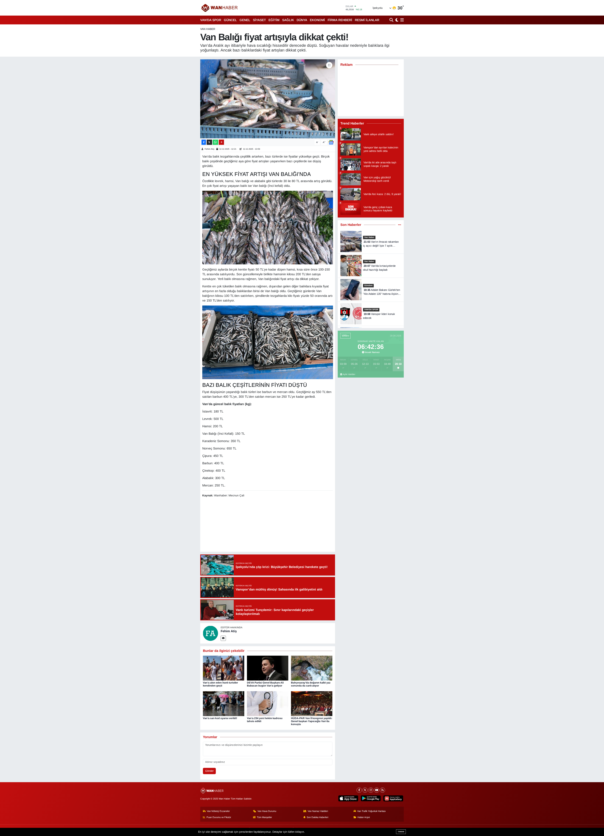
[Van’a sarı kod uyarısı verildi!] (223, 703)
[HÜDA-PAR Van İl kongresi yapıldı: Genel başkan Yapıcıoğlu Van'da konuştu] (311, 703)
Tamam (401, 832)
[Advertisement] (267, 525)
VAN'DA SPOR (210, 20)
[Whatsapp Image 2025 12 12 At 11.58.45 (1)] (267, 227)
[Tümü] (399, 224)
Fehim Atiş (209, 149)
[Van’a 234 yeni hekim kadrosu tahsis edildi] (267, 703)
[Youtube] (376, 790)
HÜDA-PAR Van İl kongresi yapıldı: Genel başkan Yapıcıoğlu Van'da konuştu (311, 721)
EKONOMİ (317, 20)
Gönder (209, 770)
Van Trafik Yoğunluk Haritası (371, 811)
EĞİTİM (274, 20)
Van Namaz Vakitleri (318, 811)
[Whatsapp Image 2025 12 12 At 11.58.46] (267, 342)
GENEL (245, 20)
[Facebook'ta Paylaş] (203, 142)
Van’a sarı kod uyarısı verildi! (220, 718)
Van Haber (207, 29)
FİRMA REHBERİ (340, 20)
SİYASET (259, 20)
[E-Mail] (223, 638)
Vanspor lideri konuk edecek (379, 316)
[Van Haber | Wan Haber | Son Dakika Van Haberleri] (219, 8)
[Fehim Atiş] (210, 633)
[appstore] (348, 798)
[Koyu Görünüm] (396, 20)
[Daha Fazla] (221, 142)
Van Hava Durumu (266, 811)
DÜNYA (302, 20)
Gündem (368, 285)
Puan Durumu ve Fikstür (219, 817)
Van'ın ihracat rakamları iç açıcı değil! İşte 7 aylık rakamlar (381, 244)
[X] (365, 790)
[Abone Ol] (331, 142)
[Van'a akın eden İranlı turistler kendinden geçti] (223, 667)
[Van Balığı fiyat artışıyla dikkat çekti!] (267, 98)
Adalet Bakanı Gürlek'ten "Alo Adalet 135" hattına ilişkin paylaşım (381, 292)
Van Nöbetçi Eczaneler (218, 811)
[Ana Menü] (401, 20)
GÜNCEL (230, 20)
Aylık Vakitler (349, 374)
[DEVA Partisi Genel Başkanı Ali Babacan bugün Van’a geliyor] (267, 667)
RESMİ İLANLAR (367, 20)
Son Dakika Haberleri (317, 817)
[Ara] (391, 20)
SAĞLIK (288, 20)
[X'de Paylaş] (209, 142)
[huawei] (393, 798)
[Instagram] (370, 790)
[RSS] (382, 790)
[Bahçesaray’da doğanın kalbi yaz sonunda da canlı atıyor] (311, 667)
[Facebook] (359, 790)
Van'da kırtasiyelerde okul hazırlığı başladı (379, 267)
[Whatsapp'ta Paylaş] (215, 142)
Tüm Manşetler (264, 817)
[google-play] (370, 798)
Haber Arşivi (364, 817)
